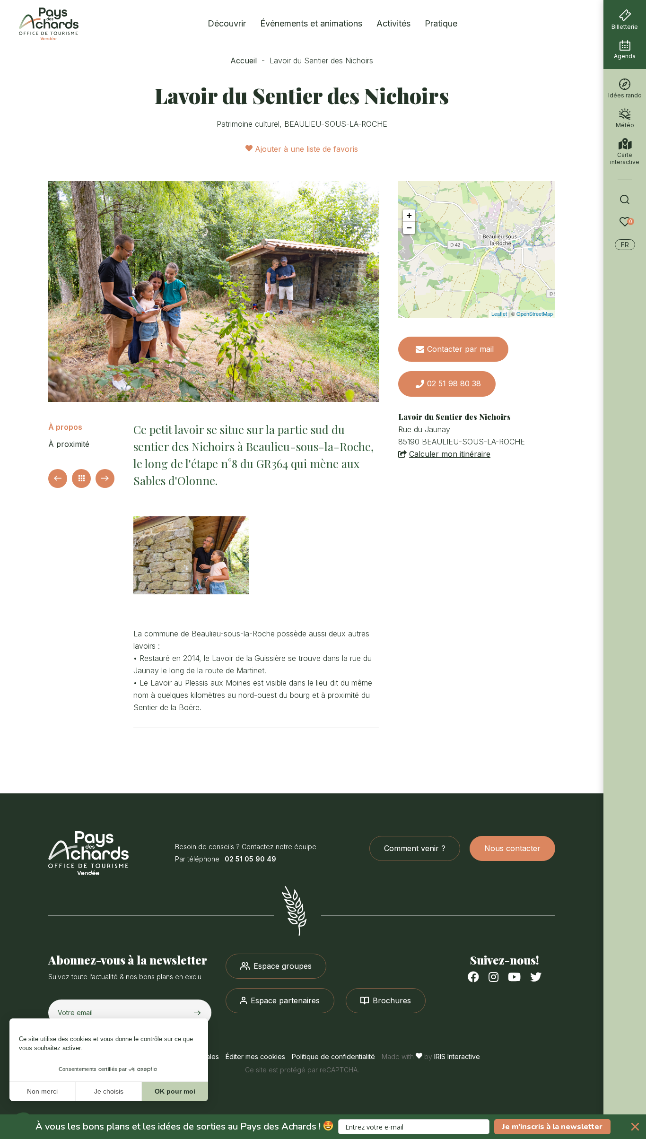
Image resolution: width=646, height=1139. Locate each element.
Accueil (243, 60)
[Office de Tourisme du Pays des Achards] (111, 853)
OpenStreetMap (534, 313)
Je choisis (108, 1091)
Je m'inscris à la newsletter (552, 1127)
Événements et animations (311, 23)
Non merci (42, 1091)
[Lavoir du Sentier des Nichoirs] (213, 291)
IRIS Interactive (457, 1056)
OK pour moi (175, 1091)
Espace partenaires (285, 1000)
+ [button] (409, 215)
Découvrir (227, 23)
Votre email (75, 1013)
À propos (65, 427)
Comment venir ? (414, 848)
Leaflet (499, 313)
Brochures (392, 1000)
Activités (393, 23)
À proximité (68, 444)
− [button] (409, 228)
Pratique (441, 23)
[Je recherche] (624, 199)
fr (625, 245)
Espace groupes (282, 966)
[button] (323, 1126)
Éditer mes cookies (255, 1056)
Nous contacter (512, 848)
